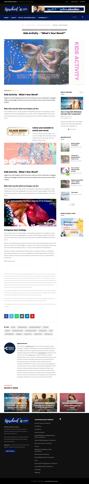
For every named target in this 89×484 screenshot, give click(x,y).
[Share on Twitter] (11, 316)
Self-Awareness (42, 330)
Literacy (37, 446)
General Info (38, 429)
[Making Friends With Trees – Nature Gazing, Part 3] (65, 184)
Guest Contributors (30, 25)
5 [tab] (75, 129)
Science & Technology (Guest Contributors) (46, 463)
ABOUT (14, 17)
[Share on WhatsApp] (17, 316)
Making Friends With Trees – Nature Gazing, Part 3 (77, 181)
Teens (51, 330)
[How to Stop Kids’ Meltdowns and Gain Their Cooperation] (72, 103)
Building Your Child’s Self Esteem (26, 2)
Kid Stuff (7, 330)
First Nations (38, 426)
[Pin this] (32, 316)
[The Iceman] (65, 196)
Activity (13, 327)
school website (42, 353)
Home (22, 25)
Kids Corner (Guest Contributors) (58, 30)
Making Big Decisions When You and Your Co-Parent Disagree (44, 406)
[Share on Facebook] (6, 316)
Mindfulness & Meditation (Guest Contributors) (43, 450)
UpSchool (6, 445)
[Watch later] (67, 1)
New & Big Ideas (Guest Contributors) (44, 457)
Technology (38, 469)
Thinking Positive (9, 334)
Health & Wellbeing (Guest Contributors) (72, 403)
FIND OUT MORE (10, 451)
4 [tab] (73, 129)
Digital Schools (15, 90)
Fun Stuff (46, 327)
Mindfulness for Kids (17, 330)
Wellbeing (19, 334)
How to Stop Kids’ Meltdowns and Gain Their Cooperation (71, 113)
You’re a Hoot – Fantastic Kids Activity (75, 169)
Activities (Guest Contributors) (43, 25)
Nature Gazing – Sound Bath (75, 144)
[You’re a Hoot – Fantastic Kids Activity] (65, 171)
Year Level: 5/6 (48, 334)
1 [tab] (68, 129)
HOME (6, 17)
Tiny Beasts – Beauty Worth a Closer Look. (75, 157)
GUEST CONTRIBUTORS (26, 17)
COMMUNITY (42, 17)
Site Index (82, 1)
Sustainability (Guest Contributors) (44, 466)
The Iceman (74, 192)
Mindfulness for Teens (31, 330)
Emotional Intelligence (35, 327)
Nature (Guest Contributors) (42, 454)
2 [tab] (70, 129)
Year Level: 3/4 (38, 334)
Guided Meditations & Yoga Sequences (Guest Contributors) (45, 436)
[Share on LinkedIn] (27, 316)
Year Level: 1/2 (28, 334)
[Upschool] (16, 9)
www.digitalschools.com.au (51, 481)
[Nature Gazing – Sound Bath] (65, 147)
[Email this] (22, 316)
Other (19, 403)
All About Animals (22, 327)
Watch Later (74, 1)
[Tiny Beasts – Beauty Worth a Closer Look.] (65, 159)
